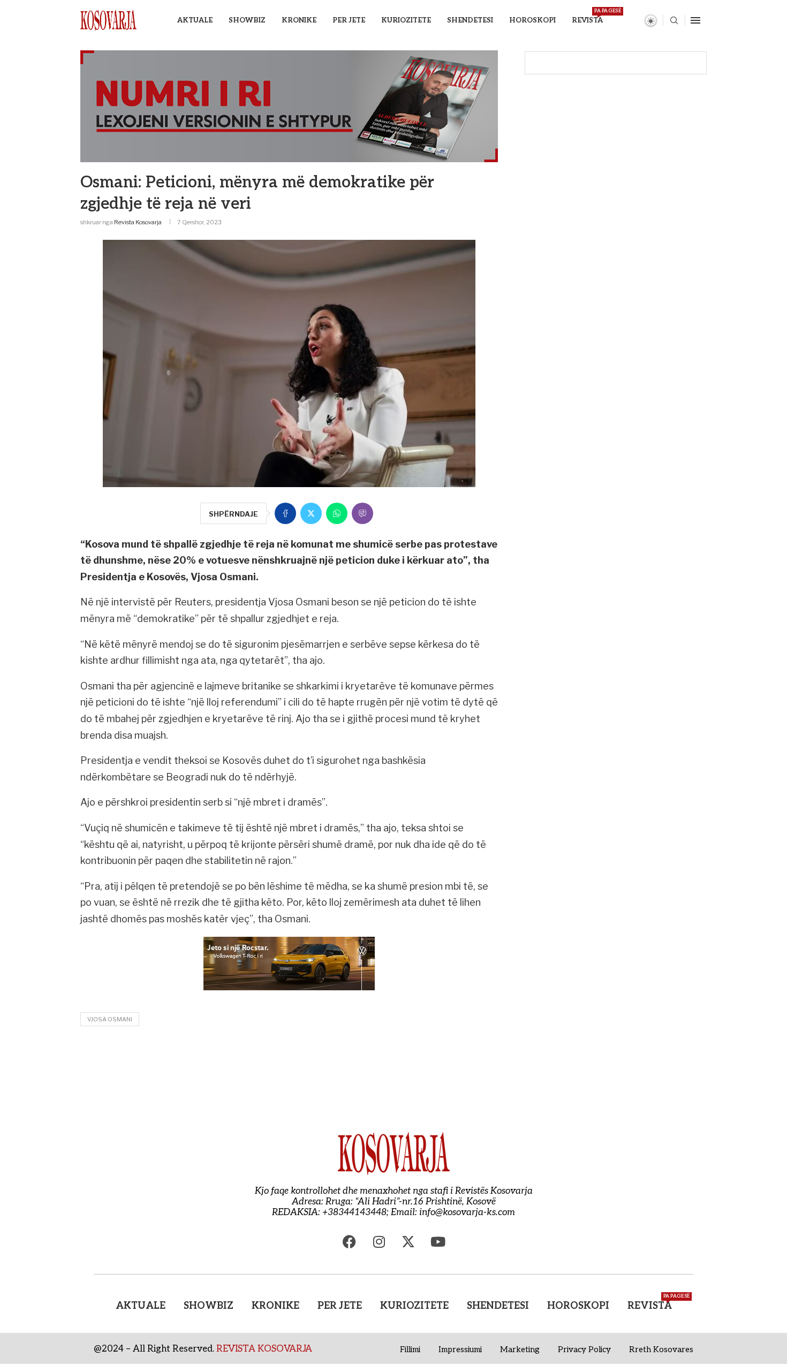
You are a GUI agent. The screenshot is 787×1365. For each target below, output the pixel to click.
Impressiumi (460, 1349)
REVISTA (587, 16)
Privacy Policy (584, 1349)
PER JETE (348, 20)
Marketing (520, 1349)
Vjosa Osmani (109, 1019)
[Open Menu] (695, 20)
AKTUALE (195, 20)
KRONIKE (299, 20)
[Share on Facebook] (285, 513)
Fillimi (410, 1349)
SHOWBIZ (247, 20)
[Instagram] (379, 1241)
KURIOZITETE (406, 20)
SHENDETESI (470, 20)
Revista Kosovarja (138, 222)
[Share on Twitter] (311, 513)
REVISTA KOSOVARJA (264, 1349)
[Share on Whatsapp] (336, 513)
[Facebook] (349, 1241)
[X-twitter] (408, 1241)
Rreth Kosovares (661, 1349)
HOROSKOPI (532, 20)
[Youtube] (438, 1241)
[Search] (674, 21)
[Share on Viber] (362, 513)
